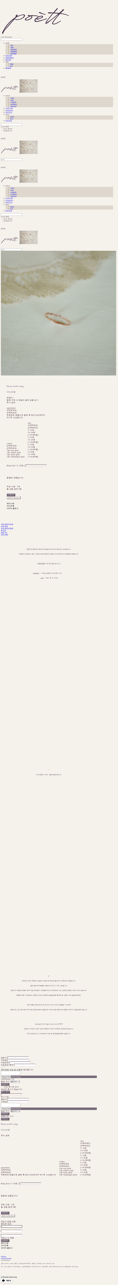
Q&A (11, 64)
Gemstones (10, 58)
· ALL (11, 45)
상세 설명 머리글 (7, 524)
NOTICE (8, 60)
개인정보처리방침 (6, 1258)
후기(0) (3, 530)
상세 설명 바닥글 (7, 528)
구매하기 (5, 1119)
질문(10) (4, 532)
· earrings (13, 49)
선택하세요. (12, 410)
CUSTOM (9, 56)
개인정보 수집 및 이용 (11, 1070)
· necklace (13, 51)
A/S (11, 66)
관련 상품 (4, 534)
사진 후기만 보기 (11, 1087)
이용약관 (3, 1256)
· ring (12, 47)
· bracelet (13, 53)
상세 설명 (4, 526)
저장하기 (5, 1084)
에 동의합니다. (17, 1070)
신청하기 (5, 1240)
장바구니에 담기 (8, 1216)
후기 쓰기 (5, 1092)
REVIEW (8, 68)
